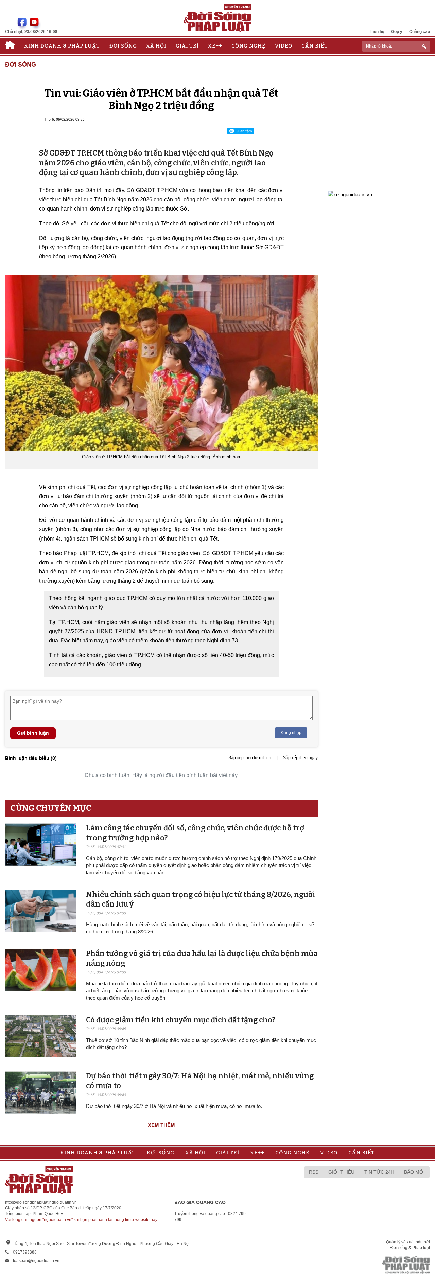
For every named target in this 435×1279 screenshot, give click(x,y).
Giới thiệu (341, 1172)
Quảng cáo (419, 31)
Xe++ (215, 46)
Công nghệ (248, 46)
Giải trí (187, 46)
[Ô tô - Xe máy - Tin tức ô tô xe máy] (350, 194)
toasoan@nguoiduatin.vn (36, 1260)
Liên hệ (377, 31)
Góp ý (396, 31)
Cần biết (314, 46)
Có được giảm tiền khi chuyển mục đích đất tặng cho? (180, 1019)
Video (283, 46)
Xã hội (156, 46)
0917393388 (25, 1252)
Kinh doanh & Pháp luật (62, 46)
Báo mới (414, 1172)
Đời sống (123, 46)
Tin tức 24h (379, 1172)
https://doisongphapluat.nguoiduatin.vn (41, 1202)
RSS (313, 1172)
